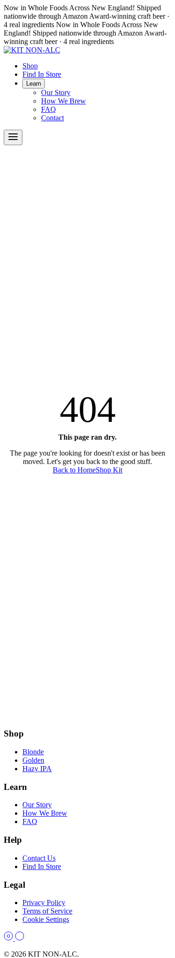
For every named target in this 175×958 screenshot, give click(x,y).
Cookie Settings (45, 919)
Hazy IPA (37, 769)
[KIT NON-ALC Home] (32, 50)
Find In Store (41, 74)
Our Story (55, 92)
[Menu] (13, 137)
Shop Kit (109, 470)
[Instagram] (9, 938)
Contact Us (39, 858)
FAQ (48, 109)
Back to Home (74, 470)
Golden (33, 760)
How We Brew (63, 101)
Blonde (33, 752)
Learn (33, 83)
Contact (52, 118)
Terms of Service (47, 911)
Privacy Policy (43, 902)
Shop (30, 66)
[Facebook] (19, 938)
